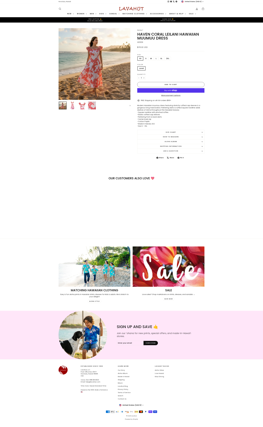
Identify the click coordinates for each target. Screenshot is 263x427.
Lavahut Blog (123, 386)
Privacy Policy (123, 389)
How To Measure (171, 137)
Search (120, 396)
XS (140, 58)
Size (139, 55)
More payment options (171, 95)
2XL (167, 58)
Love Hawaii (159, 373)
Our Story (121, 370)
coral (141, 68)
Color (140, 65)
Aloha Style (94, 301)
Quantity (141, 74)
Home (139, 30)
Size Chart (171, 132)
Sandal (113, 14)
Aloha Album (171, 142)
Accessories (157, 14)
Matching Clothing (134, 14)
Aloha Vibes (159, 370)
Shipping (121, 380)
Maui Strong (159, 377)
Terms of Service (124, 393)
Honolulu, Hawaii (65, 2)
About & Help (176, 14)
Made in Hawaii (123, 377)
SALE (191, 14)
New (69, 14)
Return (120, 383)
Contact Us (122, 399)
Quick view (76, 217)
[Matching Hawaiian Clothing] (94, 266)
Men (92, 14)
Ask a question (170, 151)
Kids (102, 14)
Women (81, 14)
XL (161, 58)
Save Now (168, 299)
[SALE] (168, 266)
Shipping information (171, 146)
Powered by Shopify (131, 419)
